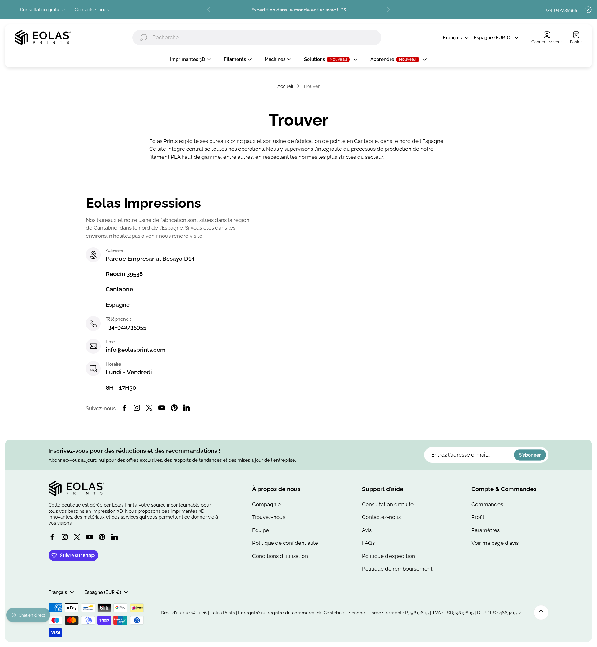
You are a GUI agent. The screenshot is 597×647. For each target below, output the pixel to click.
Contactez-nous (92, 9)
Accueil (285, 86)
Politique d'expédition (388, 556)
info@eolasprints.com (136, 349)
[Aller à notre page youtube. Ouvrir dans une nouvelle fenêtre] (161, 407)
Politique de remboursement (397, 569)
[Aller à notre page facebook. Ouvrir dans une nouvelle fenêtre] (124, 407)
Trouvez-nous (268, 517)
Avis (367, 530)
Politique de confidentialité (285, 543)
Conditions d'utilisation (280, 556)
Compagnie (266, 504)
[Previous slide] (209, 9)
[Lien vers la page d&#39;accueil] (76, 488)
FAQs (368, 543)
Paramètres (485, 530)
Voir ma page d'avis (495, 543)
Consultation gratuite (42, 9)
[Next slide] (388, 9)
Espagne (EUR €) (492, 37)
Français (452, 37)
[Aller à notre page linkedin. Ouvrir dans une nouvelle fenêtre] (186, 407)
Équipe (260, 530)
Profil (477, 517)
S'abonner (530, 455)
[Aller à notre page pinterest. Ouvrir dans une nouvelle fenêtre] (174, 407)
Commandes (487, 504)
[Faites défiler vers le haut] (541, 612)
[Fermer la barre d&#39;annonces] (588, 9)
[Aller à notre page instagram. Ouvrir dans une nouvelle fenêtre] (137, 407)
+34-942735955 (561, 9)
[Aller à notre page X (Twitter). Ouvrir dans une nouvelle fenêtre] (149, 407)
